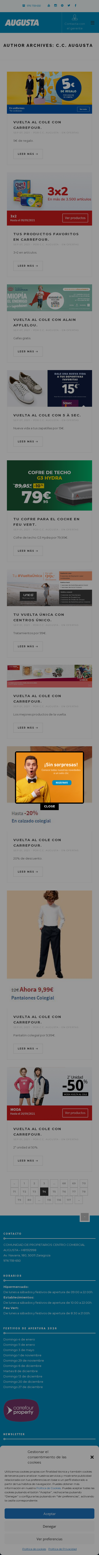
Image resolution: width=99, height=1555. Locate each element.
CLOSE (49, 806)
